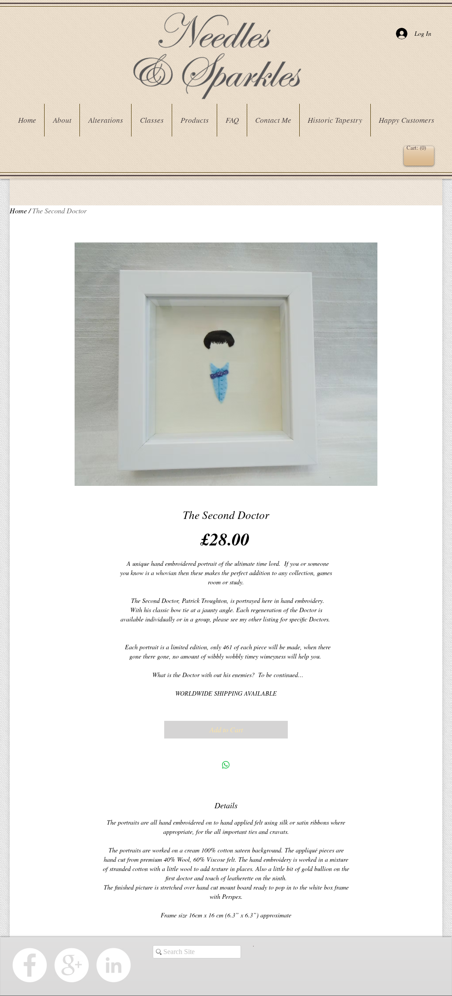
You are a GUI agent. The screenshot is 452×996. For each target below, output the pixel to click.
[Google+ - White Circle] (71, 965)
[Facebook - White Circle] (29, 965)
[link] (418, 147)
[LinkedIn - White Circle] (113, 965)
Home (18, 210)
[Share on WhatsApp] (226, 765)
